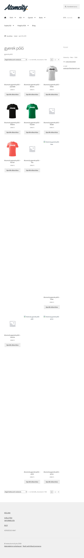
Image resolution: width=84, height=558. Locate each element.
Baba (41, 18)
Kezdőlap (9, 36)
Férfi (11, 18)
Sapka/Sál (7, 26)
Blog (34, 26)
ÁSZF (6, 525)
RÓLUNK (7, 513)
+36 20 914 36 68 (70, 62)
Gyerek (30, 18)
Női (20, 18)
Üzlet (15, 36)
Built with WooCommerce (32, 546)
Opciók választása (12, 94)
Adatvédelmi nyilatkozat (13, 546)
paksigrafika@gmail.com (71, 68)
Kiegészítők (22, 26)
